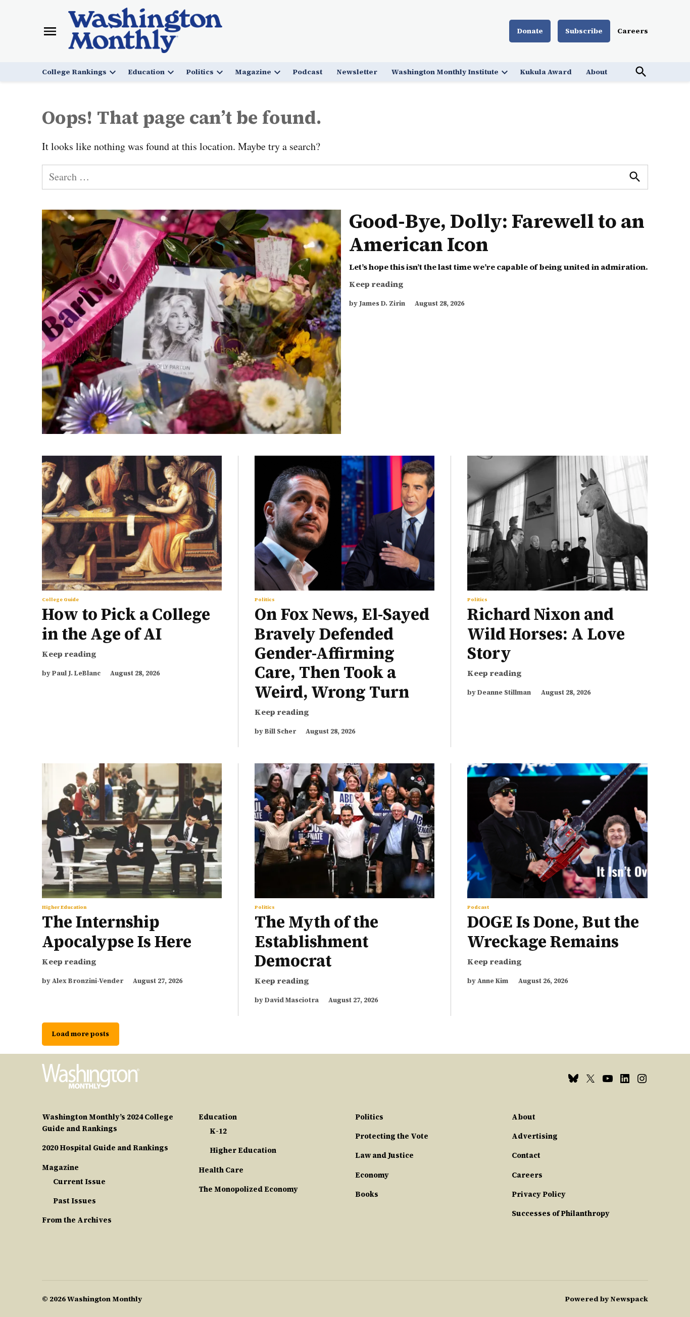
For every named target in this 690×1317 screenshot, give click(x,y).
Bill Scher (280, 731)
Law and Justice (384, 1155)
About (596, 72)
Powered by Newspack (606, 1299)
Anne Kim (492, 981)
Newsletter (356, 72)
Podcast (307, 72)
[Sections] (50, 31)
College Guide (60, 600)
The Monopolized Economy (248, 1189)
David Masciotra (292, 1000)
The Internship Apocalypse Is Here (118, 931)
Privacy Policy (539, 1194)
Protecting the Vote (391, 1136)
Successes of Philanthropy (561, 1213)
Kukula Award (546, 72)
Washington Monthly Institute (445, 72)
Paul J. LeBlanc (76, 673)
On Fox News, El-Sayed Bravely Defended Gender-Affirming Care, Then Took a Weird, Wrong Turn (342, 653)
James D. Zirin (382, 303)
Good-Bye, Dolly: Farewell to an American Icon (497, 233)
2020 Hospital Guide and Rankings (105, 1148)
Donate (530, 31)
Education (146, 72)
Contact (526, 1155)
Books (366, 1194)
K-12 (218, 1131)
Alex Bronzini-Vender (87, 981)
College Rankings (74, 72)
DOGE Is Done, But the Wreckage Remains (553, 931)
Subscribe (584, 31)
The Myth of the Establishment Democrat (316, 941)
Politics (200, 72)
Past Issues (74, 1201)
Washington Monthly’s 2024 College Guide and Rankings (107, 1123)
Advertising (535, 1136)
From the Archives (77, 1220)
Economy (372, 1175)
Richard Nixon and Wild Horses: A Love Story (546, 633)
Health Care (221, 1170)
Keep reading (376, 283)
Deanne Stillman (504, 692)
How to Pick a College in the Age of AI (126, 624)
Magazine (253, 72)
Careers (632, 31)
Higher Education (64, 907)
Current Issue (79, 1182)
